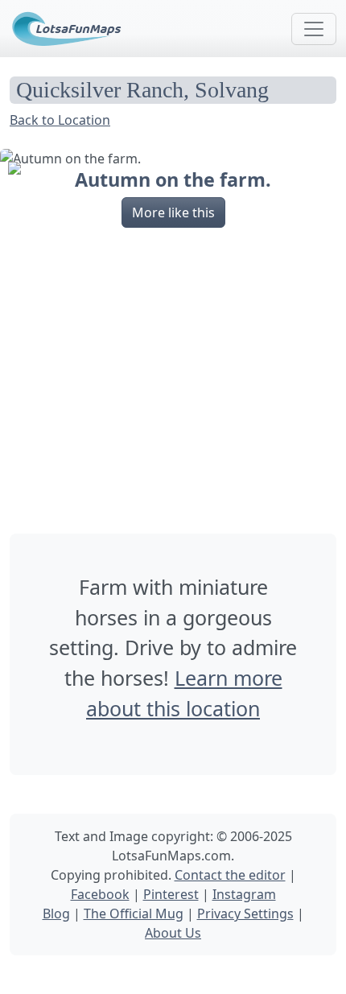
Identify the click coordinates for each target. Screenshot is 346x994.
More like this (173, 212)
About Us (173, 933)
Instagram (244, 894)
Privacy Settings (245, 913)
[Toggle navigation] (313, 29)
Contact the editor (230, 875)
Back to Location (60, 120)
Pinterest (171, 894)
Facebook (100, 894)
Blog (56, 913)
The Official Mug (133, 913)
